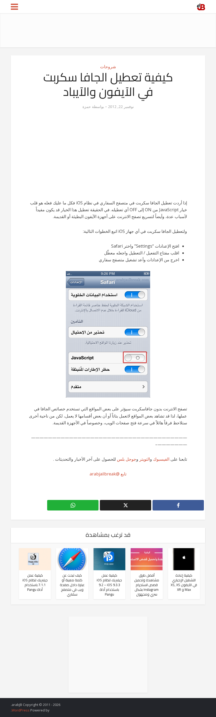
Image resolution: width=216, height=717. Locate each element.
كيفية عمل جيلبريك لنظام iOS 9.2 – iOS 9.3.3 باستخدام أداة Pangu (109, 584)
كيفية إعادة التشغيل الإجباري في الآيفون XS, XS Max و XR (184, 582)
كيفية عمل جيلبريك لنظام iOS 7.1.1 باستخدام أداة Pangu (35, 582)
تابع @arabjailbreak (108, 474)
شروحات (108, 67)
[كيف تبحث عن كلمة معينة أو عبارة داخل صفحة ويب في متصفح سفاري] (72, 559)
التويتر (144, 459)
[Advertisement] (109, 30)
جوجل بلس (126, 459)
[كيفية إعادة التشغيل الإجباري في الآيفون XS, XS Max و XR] (184, 559)
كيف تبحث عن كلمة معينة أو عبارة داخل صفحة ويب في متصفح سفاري (72, 584)
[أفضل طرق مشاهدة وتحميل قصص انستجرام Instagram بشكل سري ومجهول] (147, 559)
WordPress (21, 710)
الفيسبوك (161, 459)
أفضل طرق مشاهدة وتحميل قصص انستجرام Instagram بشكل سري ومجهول (146, 584)
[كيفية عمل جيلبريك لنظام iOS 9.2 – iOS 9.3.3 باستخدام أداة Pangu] (109, 559)
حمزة (86, 106)
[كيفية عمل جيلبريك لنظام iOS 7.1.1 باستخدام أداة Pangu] (35, 559)
